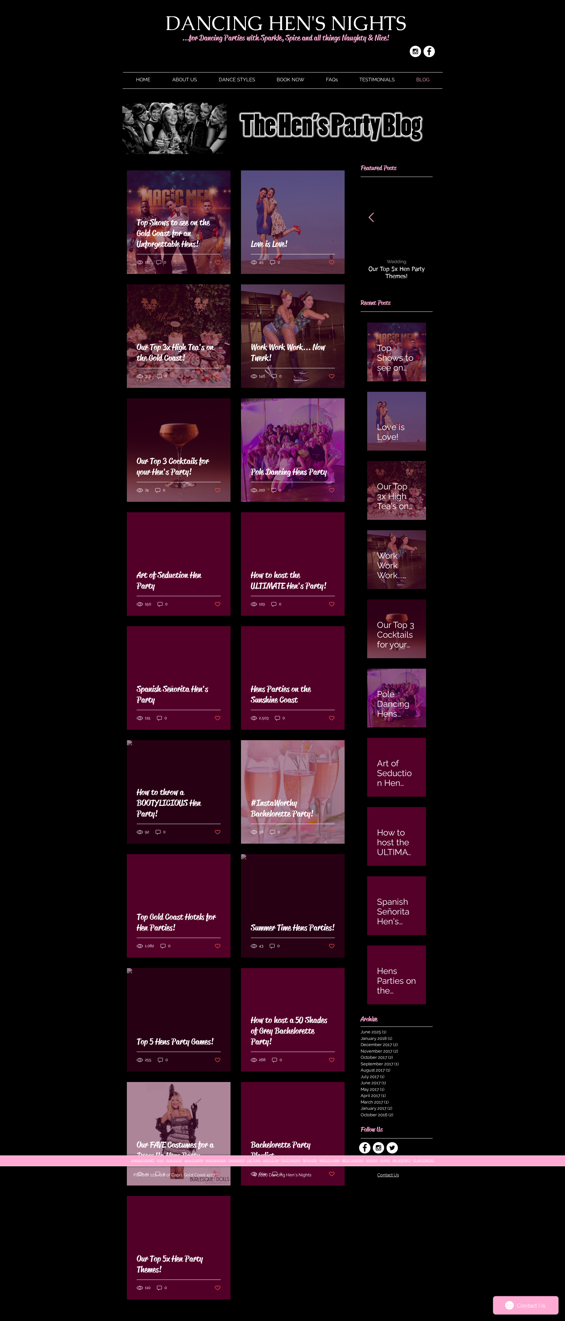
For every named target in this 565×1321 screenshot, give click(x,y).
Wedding (396, 261)
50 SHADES (310, 1160)
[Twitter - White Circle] (392, 1148)
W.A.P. (160, 1160)
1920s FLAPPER (193, 1160)
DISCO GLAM (271, 1160)
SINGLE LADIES (329, 1160)
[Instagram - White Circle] (415, 51)
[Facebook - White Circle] (429, 51)
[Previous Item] (371, 218)
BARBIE (385, 1160)
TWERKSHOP (236, 1160)
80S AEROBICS (401, 1160)
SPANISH (372, 1160)
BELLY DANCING (353, 1160)
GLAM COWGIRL (424, 1160)
